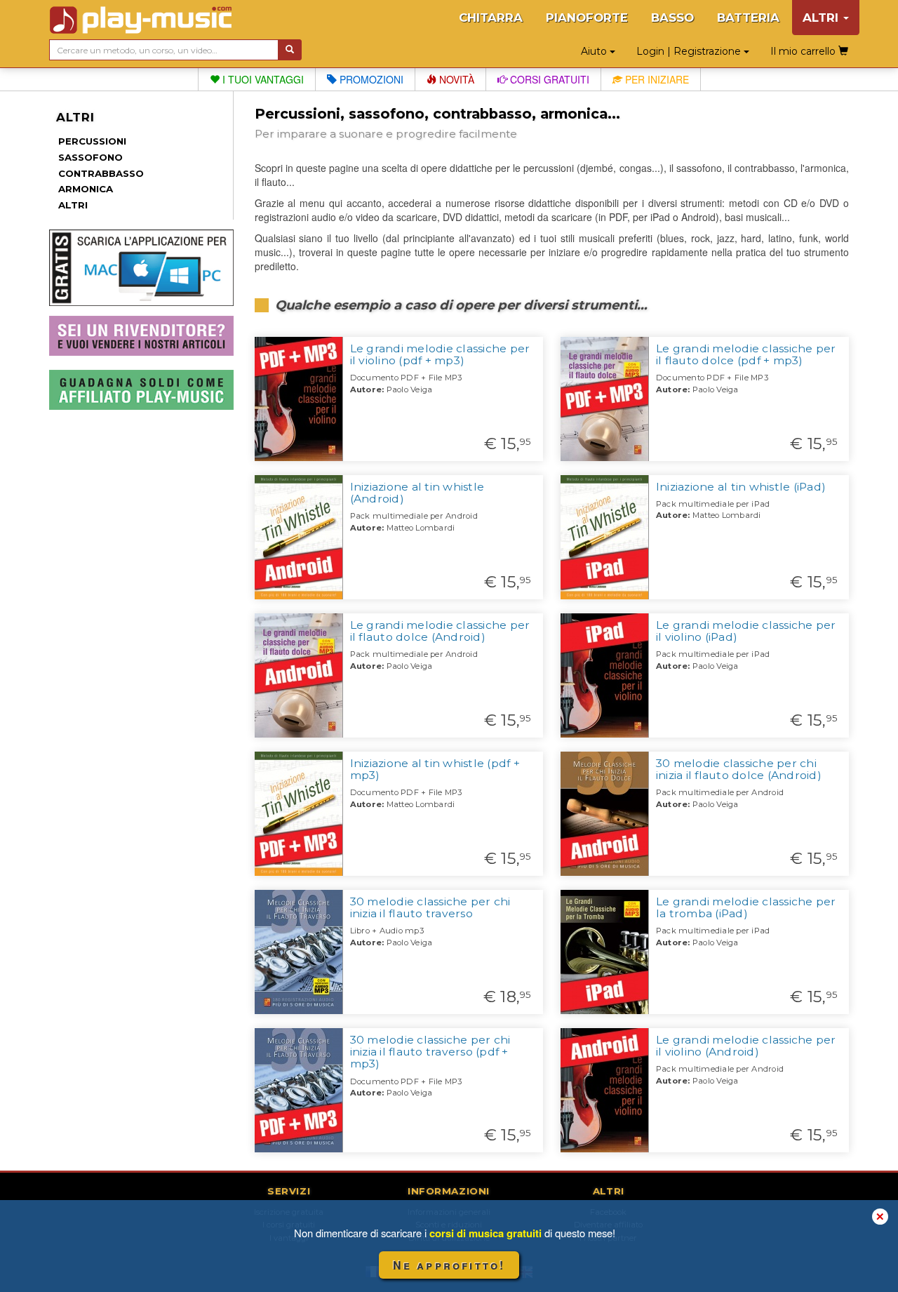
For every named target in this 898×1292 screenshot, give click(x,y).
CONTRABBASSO (101, 173)
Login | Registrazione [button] (690, 51)
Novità (455, 79)
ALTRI (73, 205)
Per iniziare (655, 79)
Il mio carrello (804, 51)
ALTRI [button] (822, 18)
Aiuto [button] (595, 51)
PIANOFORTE (587, 18)
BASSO (672, 18)
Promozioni (370, 79)
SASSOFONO (90, 157)
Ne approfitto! (449, 1265)
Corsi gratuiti (548, 79)
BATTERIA (748, 18)
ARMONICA (85, 188)
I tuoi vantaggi (262, 79)
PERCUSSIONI (92, 141)
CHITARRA (491, 18)
